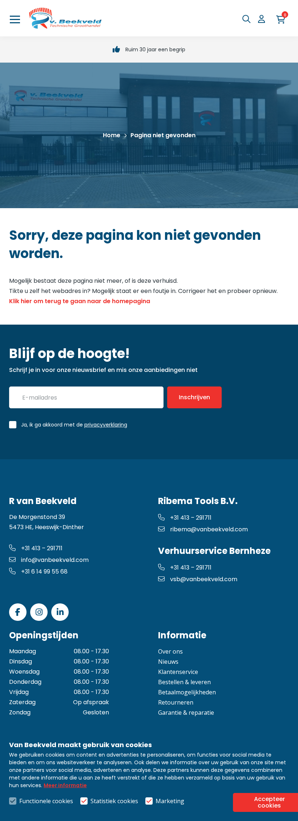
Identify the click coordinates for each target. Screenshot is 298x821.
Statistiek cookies (114, 801)
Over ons (170, 651)
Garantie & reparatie (186, 713)
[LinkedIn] (60, 612)
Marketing (170, 801)
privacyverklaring (105, 424)
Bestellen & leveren (184, 682)
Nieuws (168, 662)
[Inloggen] (263, 19)
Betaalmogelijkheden (187, 692)
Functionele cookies (46, 801)
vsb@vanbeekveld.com (203, 579)
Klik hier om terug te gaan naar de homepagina (79, 301)
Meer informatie (65, 785)
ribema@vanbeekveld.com (209, 529)
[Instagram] (39, 612)
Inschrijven (194, 397)
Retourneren (175, 702)
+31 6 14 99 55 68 (44, 571)
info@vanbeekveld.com (55, 560)
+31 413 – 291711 (42, 548)
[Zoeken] (248, 19)
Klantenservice (178, 672)
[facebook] (18, 612)
